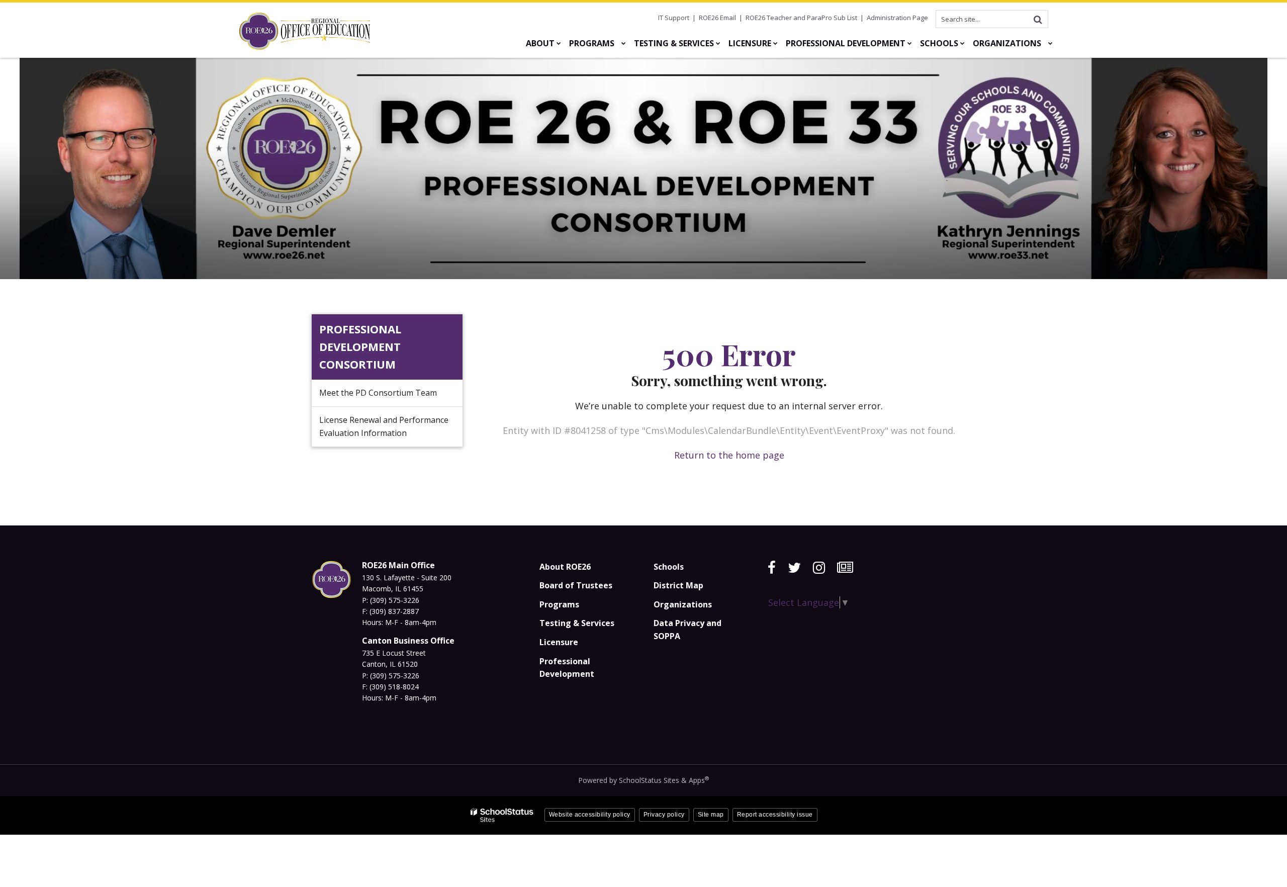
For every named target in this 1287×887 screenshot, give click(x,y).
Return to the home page (729, 455)
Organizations (683, 604)
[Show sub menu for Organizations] (1050, 43)
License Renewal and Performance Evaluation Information (383, 426)
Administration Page (897, 17)
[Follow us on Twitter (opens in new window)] (794, 568)
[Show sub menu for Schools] (962, 43)
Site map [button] (711, 814)
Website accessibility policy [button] (589, 814)
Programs (559, 604)
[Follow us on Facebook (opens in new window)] (772, 568)
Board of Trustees (575, 585)
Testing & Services (576, 623)
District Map (678, 585)
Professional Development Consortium (360, 346)
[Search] (1038, 19)
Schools (669, 566)
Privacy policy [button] (664, 814)
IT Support (673, 17)
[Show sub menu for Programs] (623, 43)
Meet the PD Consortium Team (378, 392)
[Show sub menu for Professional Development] (909, 43)
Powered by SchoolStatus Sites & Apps (643, 780)
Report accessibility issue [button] (775, 814)
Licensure (558, 642)
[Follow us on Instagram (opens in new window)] (819, 568)
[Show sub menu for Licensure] (775, 43)
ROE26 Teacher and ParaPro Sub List (801, 17)
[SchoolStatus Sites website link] (502, 815)
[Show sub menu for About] (559, 43)
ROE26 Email (717, 17)
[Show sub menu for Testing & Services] (718, 43)
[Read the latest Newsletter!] (845, 568)
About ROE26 (565, 566)
